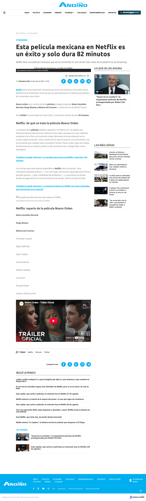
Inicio (27, 13)
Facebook (33, 488)
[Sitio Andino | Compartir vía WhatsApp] (76, 81)
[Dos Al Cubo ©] (137, 498)
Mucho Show (114, 479)
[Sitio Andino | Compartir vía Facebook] (63, 81)
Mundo (48, 482)
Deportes (112, 13)
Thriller (47, 352)
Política (36, 13)
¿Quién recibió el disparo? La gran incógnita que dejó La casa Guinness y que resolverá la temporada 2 (52, 380)
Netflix (19, 90)
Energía (58, 13)
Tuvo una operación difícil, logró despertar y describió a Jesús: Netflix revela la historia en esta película (53, 411)
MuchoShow (33, 33)
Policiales (81, 13)
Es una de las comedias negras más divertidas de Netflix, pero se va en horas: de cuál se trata (52, 387)
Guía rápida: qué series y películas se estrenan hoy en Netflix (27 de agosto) (47, 394)
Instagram (48, 488)
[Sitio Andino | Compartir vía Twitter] (70, 81)
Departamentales (97, 13)
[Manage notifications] (140, 491)
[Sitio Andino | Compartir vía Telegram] (88, 81)
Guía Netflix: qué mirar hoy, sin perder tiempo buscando (39, 417)
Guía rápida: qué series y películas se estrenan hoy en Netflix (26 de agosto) (47, 405)
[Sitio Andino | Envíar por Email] (82, 81)
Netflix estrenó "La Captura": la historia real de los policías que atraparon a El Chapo (50, 422)
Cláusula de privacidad (92, 488)
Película (38, 352)
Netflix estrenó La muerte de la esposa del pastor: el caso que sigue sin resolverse (50, 399)
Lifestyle (37, 482)
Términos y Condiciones (75, 488)
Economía (47, 13)
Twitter (38, 488)
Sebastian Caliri (24, 81)
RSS (53, 488)
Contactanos (61, 488)
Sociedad (69, 12)
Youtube (43, 488)
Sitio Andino (21, 33)
